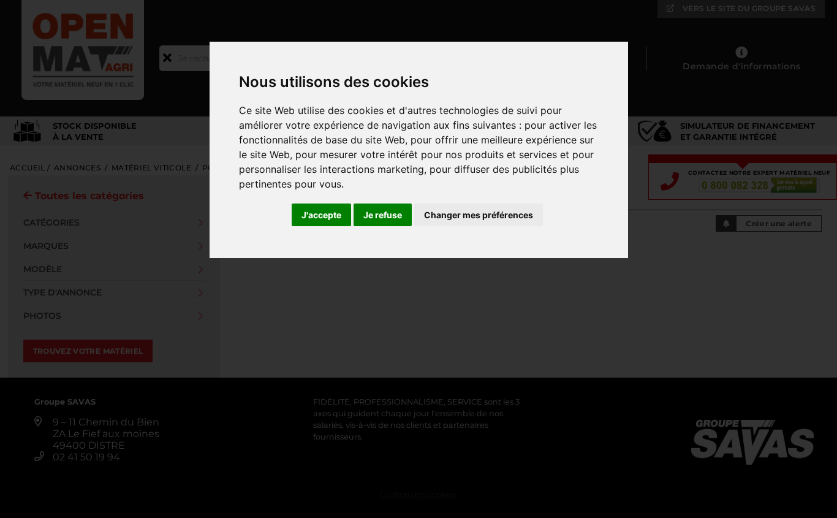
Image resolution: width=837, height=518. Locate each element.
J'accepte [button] (321, 215)
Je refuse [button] (382, 215)
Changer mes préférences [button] (478, 215)
